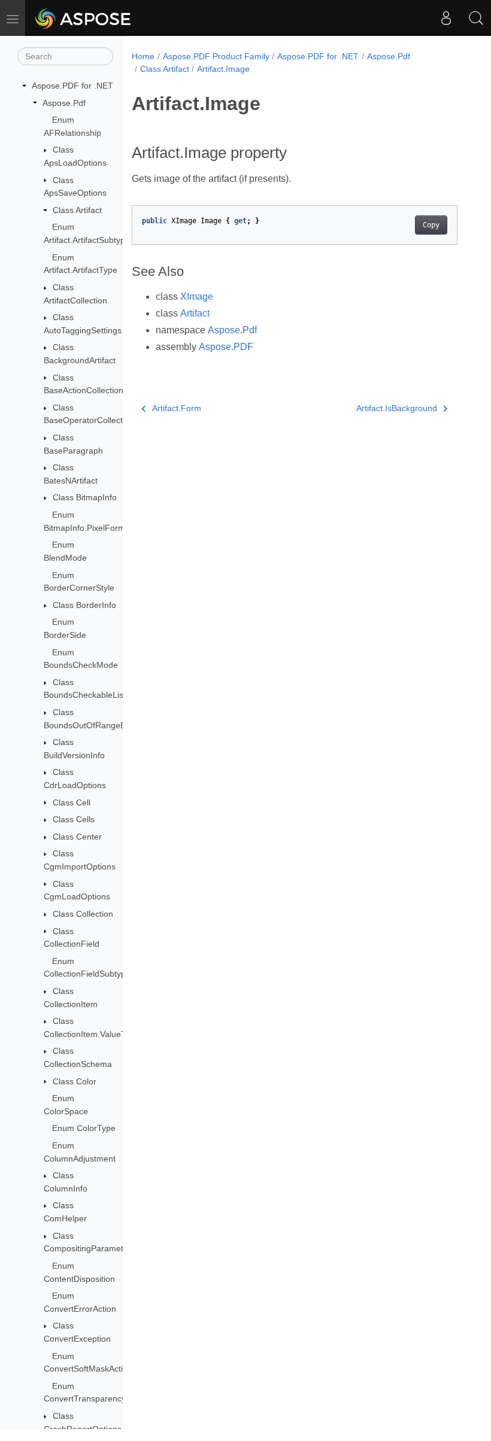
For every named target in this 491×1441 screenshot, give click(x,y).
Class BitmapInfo (85, 497)
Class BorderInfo (84, 605)
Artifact (195, 313)
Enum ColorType (84, 1128)
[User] (446, 18)
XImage (196, 296)
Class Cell (71, 802)
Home (143, 56)
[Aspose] (83, 18)
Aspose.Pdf (64, 103)
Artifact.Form (176, 408)
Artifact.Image (223, 69)
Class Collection (83, 914)
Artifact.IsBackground (396, 408)
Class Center (77, 836)
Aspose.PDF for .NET (72, 85)
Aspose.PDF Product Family (216, 56)
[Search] (476, 18)
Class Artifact (77, 210)
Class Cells (74, 819)
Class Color (74, 1081)
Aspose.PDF (226, 347)
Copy (431, 225)
